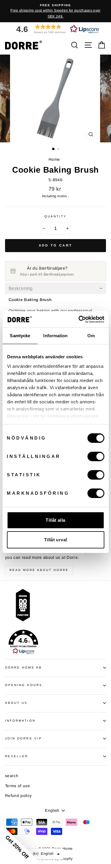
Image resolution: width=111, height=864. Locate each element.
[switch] (95, 456)
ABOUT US (16, 702)
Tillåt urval (55, 539)
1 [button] (53, 149)
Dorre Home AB (23, 667)
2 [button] (58, 149)
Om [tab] (91, 335)
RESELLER (16, 756)
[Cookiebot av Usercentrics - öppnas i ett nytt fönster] (79, 319)
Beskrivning (21, 288)
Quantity (55, 216)
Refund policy (18, 795)
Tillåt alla (55, 520)
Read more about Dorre (39, 570)
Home (54, 159)
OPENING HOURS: (24, 685)
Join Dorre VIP (23, 738)
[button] (55, 29)
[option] (55, 11)
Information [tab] (55, 335)
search (11, 776)
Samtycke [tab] (20, 335)
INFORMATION (20, 720)
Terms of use (17, 786)
